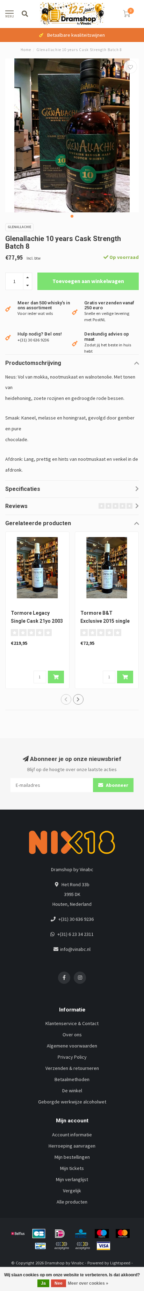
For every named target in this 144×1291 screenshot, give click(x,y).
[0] (126, 15)
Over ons (72, 1034)
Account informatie (72, 1134)
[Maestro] (101, 1233)
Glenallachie (19, 227)
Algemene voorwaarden (72, 1046)
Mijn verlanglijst (72, 1179)
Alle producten (72, 1202)
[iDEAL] (60, 1233)
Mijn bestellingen (72, 1157)
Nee (59, 1283)
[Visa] (103, 1246)
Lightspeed (120, 1262)
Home (26, 49)
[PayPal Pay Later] (82, 1246)
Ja (43, 1283)
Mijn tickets (72, 1168)
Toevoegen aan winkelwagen (88, 281)
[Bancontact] (40, 1246)
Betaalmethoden (72, 1079)
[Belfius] (18, 1233)
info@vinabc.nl (75, 949)
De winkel (72, 1090)
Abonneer (116, 785)
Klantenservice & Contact (72, 1023)
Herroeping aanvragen (72, 1146)
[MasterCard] (122, 1233)
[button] (72, 216)
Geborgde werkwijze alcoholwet (72, 1102)
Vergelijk (72, 1190)
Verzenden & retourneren (72, 1068)
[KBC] (80, 1233)
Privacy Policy (72, 1057)
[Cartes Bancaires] (39, 1233)
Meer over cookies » (88, 1283)
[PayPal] (61, 1246)
